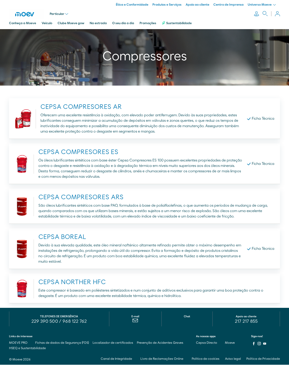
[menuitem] (135, 322)
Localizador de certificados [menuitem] (113, 342)
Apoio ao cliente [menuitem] (197, 4)
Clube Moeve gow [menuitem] (71, 23)
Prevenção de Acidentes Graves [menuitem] (160, 342)
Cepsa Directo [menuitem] (207, 342)
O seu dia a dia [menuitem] (123, 23)
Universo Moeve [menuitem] (260, 4)
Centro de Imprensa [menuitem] (228, 4)
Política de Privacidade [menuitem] (263, 358)
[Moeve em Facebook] (253, 343)
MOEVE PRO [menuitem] (18, 342)
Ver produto (76, 118)
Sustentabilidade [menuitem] (179, 23)
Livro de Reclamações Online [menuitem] (162, 358)
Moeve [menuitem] (230, 342)
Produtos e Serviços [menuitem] (167, 4)
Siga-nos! (257, 336)
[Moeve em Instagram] (259, 343)
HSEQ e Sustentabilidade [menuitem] (27, 348)
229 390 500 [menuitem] (44, 321)
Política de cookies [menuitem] (205, 358)
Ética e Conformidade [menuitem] (132, 4)
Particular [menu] (57, 14)
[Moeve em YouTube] (264, 343)
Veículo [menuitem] (47, 23)
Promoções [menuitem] (148, 23)
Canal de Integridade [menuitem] (117, 358)
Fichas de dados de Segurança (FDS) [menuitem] (62, 342)
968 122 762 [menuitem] (75, 321)
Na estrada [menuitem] (98, 23)
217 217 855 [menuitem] (246, 321)
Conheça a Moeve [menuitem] (22, 23)
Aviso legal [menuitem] (233, 358)
